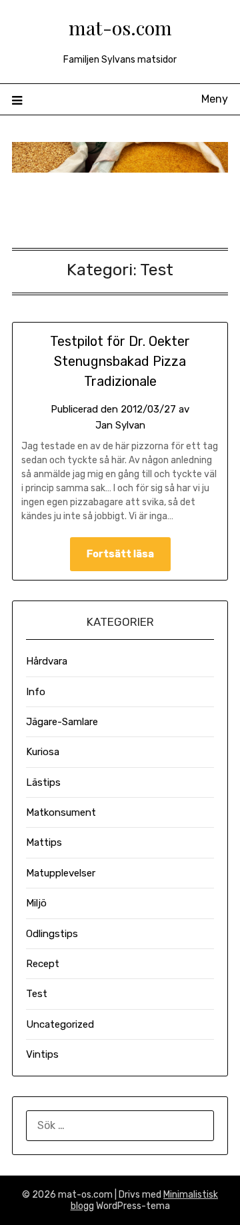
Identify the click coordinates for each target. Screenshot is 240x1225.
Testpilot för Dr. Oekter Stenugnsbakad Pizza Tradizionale (120, 361)
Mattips (44, 842)
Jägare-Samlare (62, 722)
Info (35, 692)
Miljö (36, 903)
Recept (42, 964)
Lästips (43, 782)
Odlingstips (52, 934)
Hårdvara (46, 661)
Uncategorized (60, 1024)
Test (36, 994)
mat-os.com (120, 27)
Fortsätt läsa (120, 554)
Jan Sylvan (120, 425)
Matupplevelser (60, 873)
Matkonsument (61, 812)
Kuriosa (42, 752)
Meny (214, 99)
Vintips (42, 1054)
